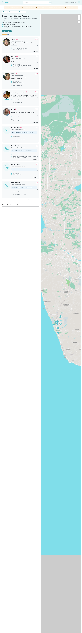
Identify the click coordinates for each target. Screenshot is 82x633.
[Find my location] (79, 22)
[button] (58, 328)
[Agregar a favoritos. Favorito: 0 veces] (37, 56)
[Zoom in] (79, 16)
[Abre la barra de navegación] (79, 2)
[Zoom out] (79, 18)
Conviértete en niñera (70, 2)
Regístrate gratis (7, 31)
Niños (5, 12)
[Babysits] (6, 2)
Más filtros (23, 12)
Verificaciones (13, 12)
